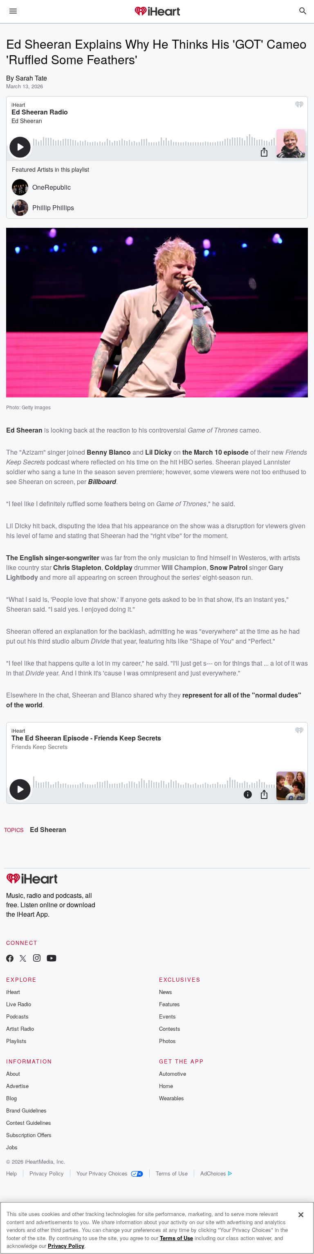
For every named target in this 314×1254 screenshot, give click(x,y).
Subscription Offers (29, 1135)
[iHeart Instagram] (36, 959)
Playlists (16, 1041)
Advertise (17, 1086)
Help (11, 1173)
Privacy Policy (46, 1173)
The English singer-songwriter (52, 557)
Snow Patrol (228, 567)
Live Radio (18, 1004)
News (165, 992)
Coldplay (118, 567)
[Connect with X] (23, 959)
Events (167, 1016)
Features (169, 1004)
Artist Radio (20, 1028)
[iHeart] (157, 12)
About (13, 1073)
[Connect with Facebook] (9, 959)
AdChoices (213, 1173)
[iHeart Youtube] (51, 959)
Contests (169, 1028)
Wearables (171, 1098)
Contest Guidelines (28, 1122)
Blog (11, 1098)
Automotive (172, 1073)
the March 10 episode (215, 452)
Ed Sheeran (48, 829)
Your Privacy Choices (102, 1173)
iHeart (13, 992)
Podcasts (17, 1016)
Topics (14, 830)
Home (166, 1086)
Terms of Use (172, 1173)
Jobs (12, 1147)
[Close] (301, 1215)
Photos (167, 1041)
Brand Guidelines (26, 1110)
